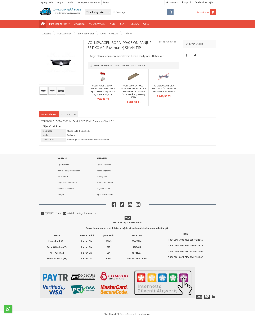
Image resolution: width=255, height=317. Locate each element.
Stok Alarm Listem (105, 182)
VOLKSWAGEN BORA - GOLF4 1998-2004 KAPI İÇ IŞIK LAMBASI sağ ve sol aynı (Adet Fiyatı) (103, 90)
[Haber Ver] (157, 56)
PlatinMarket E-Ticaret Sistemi (119, 314)
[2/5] (162, 42)
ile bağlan (204, 2)
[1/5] (160, 42)
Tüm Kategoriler (58, 23)
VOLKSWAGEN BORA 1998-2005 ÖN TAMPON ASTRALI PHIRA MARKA (164, 88)
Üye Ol (187, 2)
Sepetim (203, 12)
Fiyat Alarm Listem (105, 194)
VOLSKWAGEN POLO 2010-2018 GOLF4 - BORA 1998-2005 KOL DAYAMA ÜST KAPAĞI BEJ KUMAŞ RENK (133, 91)
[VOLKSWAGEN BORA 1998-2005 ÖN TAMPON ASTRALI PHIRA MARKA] (164, 77)
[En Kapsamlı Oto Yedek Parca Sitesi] (61, 16)
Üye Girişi (173, 2)
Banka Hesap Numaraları (69, 170)
